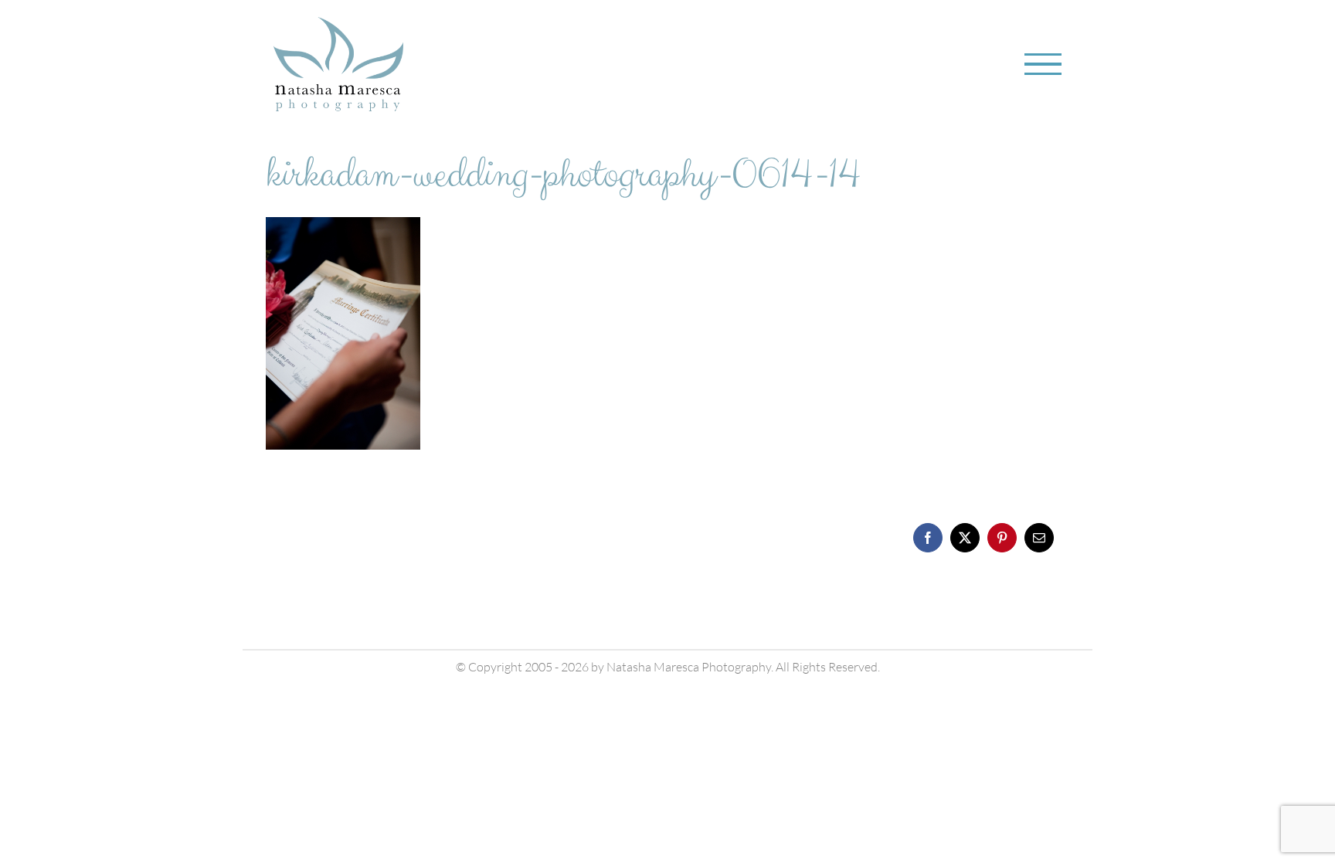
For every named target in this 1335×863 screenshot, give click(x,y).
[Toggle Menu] (1043, 64)
